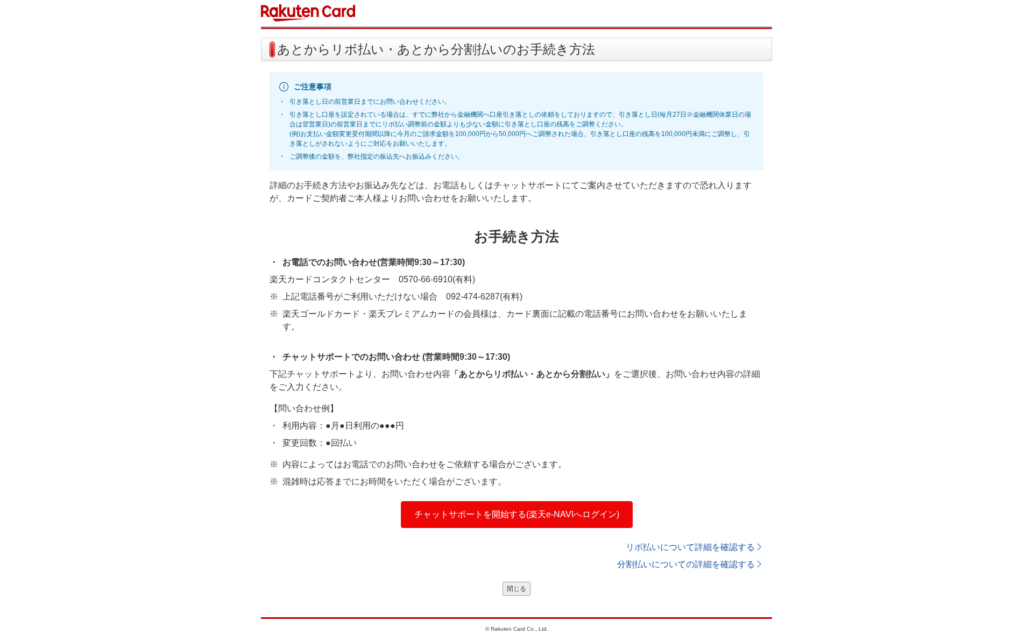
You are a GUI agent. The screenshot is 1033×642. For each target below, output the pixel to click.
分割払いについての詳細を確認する (686, 564)
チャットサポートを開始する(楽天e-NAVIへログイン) (516, 514)
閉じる (516, 589)
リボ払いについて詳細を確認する (690, 547)
